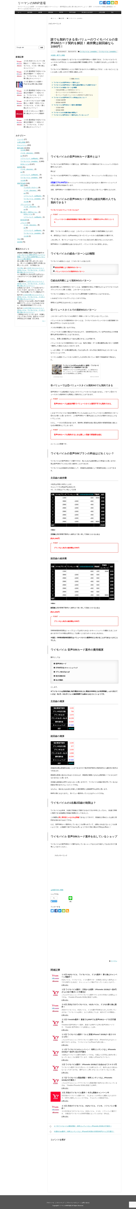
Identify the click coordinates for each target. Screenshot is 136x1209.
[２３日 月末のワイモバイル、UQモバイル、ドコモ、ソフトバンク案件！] (56, 1110)
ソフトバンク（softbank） (29, 158)
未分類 (19, 242)
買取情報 (50, 12)
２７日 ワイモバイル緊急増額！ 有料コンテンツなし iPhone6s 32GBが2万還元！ (83, 1126)
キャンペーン (22, 145)
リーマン (114, 961)
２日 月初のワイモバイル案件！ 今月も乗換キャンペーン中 (85, 1093)
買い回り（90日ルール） (29, 212)
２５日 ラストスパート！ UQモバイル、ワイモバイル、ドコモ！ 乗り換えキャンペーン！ (31, 270)
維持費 (40, 12)
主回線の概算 (60, 107)
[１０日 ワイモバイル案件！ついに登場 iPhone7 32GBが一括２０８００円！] (56, 1038)
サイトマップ (60, 1202)
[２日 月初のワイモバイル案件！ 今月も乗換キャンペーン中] (56, 1097)
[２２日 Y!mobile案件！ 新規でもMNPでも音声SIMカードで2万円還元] (56, 1024)
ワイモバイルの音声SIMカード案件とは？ (67, 82)
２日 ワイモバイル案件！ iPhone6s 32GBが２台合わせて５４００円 (89, 1064)
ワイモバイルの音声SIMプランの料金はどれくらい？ (70, 97)
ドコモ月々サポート (31, 187)
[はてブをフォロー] (108, 2)
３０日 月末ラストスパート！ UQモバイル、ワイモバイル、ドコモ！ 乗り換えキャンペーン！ (31, 297)
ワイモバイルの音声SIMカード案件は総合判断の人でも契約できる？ (75, 85)
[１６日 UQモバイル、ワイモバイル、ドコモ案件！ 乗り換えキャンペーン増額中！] (56, 979)
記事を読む (65, 985)
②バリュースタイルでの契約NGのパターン (69, 92)
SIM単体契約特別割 (86, 494)
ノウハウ (23, 223)
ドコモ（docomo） (27, 153)
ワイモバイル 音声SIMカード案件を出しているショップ (71, 115)
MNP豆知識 (72, 12)
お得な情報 (102, 12)
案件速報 (29, 12)
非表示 (77, 78)
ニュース (20, 139)
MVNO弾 (23, 220)
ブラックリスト (26, 204)
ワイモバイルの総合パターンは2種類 (65, 87)
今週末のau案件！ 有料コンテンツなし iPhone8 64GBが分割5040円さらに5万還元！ (84, 1131)
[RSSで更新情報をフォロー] (116, 2)
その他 (22, 150)
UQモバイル (24, 164)
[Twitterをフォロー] (101, 2)
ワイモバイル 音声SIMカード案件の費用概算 (68, 105)
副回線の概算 (60, 110)
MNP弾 (61, 12)
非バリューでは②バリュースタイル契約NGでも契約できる (74, 95)
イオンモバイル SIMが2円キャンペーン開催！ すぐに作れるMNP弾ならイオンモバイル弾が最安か (31, 257)
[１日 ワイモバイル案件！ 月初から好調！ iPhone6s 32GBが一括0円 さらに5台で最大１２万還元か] (56, 994)
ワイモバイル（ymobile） (89, 51)
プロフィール (50, 1202)
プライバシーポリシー (73, 1202)
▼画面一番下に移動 (58, 55)
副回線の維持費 (61, 102)
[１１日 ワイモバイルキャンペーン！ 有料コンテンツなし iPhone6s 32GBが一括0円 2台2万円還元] (56, 1053)
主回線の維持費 (61, 100)
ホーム (19, 12)
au (21, 156)
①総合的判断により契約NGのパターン (68, 90)
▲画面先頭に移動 (57, 890)
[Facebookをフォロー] (104, 2)
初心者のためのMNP (87, 12)
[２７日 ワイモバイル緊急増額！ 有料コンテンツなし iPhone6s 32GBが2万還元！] (56, 1082)
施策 (22, 185)
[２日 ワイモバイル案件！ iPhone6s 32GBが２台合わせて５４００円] (56, 1069)
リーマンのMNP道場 (32, 3)
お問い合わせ (86, 1202)
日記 (112, 12)
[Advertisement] (84, 29)
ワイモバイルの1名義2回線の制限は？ (66, 112)
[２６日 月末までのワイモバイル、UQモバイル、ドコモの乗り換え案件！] (56, 1009)
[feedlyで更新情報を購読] (112, 2)
